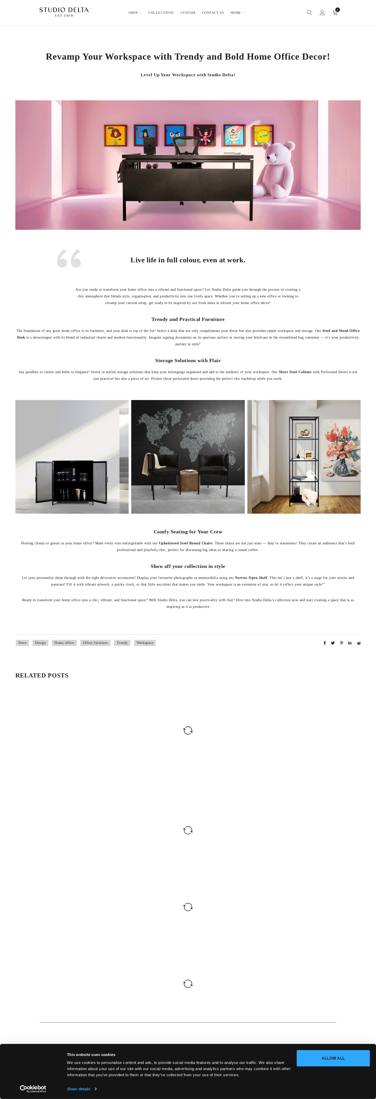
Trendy (122, 643)
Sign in (322, 12)
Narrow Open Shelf (251, 578)
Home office (64, 643)
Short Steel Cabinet (295, 372)
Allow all (333, 1058)
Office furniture (95, 643)
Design (40, 643)
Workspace (145, 643)
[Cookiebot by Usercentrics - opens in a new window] (33, 1089)
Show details (78, 1089)
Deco (22, 643)
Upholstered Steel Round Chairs (186, 543)
